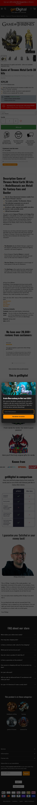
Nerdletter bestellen (18, 416)
